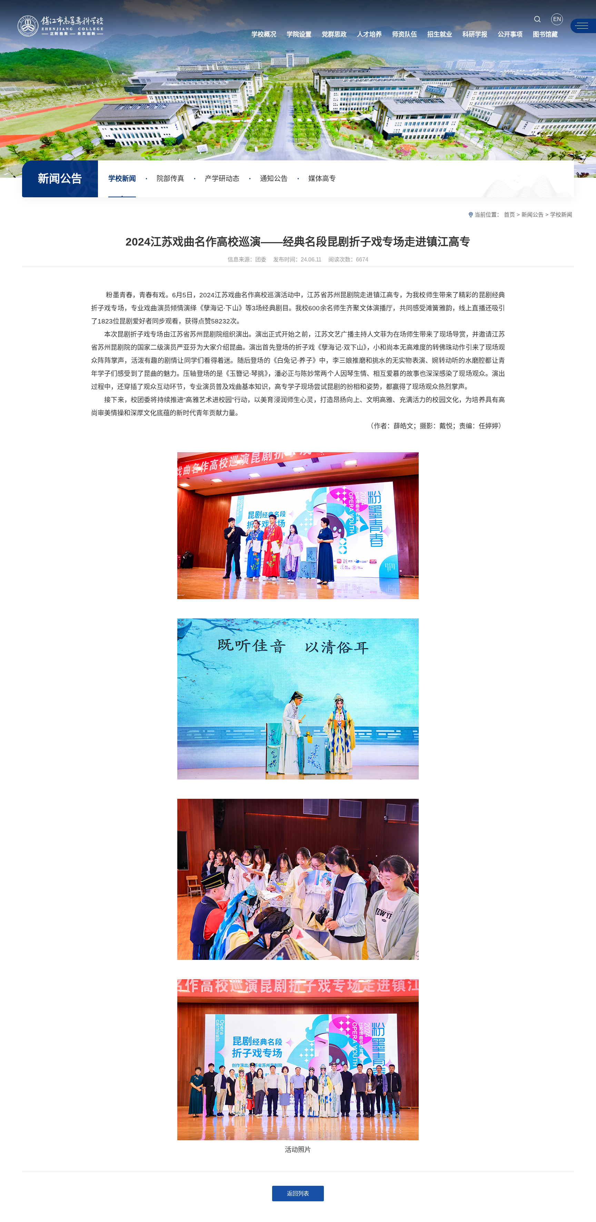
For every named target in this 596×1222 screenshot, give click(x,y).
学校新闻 (122, 178)
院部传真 (170, 178)
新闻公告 (533, 215)
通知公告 (274, 178)
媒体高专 (322, 178)
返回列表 (298, 1193)
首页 (509, 215)
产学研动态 (222, 178)
